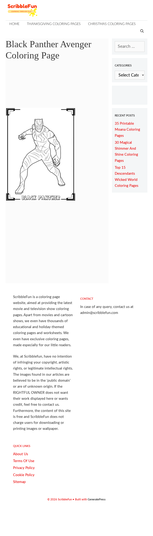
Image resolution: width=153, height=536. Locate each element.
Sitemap (19, 482)
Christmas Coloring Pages (112, 24)
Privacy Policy (24, 468)
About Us (20, 454)
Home (14, 24)
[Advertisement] (57, 87)
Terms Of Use (23, 461)
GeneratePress (97, 499)
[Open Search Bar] (142, 31)
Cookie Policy (24, 475)
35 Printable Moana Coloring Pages (127, 130)
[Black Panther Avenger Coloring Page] (41, 199)
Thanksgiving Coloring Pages (54, 24)
